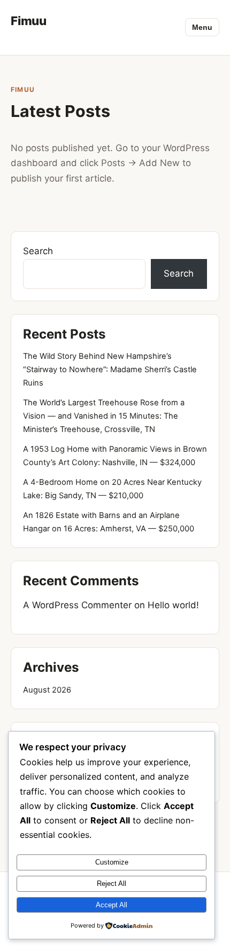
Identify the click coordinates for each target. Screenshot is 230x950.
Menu (202, 27)
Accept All (111, 905)
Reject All (111, 884)
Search (38, 251)
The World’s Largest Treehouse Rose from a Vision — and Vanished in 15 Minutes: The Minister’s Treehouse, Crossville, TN (104, 416)
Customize (111, 862)
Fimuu (29, 20)
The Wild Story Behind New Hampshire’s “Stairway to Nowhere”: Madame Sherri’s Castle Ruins (110, 369)
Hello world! (173, 605)
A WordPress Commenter (77, 605)
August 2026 (47, 690)
